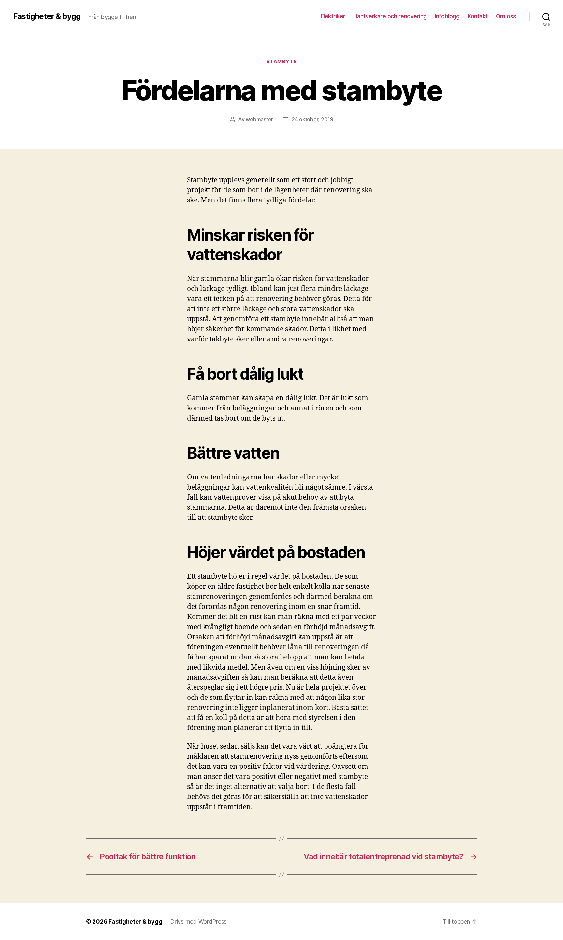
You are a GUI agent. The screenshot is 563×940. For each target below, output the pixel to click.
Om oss (506, 16)
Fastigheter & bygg (46, 16)
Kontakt (478, 16)
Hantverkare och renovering (390, 16)
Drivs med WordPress (198, 921)
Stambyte (281, 61)
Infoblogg (447, 16)
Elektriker (333, 16)
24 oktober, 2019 (312, 119)
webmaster (259, 119)
